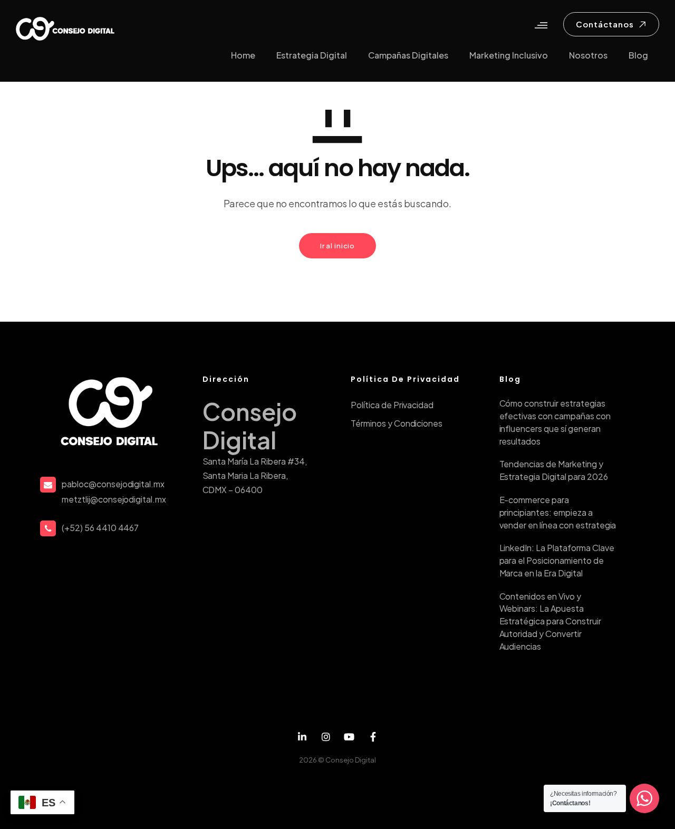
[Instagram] (325, 737)
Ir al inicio (337, 246)
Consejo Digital (350, 760)
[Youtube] (349, 737)
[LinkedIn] (302, 737)
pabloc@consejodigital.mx (113, 483)
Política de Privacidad (392, 404)
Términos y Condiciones (396, 423)
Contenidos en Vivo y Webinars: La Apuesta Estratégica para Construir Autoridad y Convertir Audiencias (550, 621)
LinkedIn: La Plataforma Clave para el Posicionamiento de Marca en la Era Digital (556, 560)
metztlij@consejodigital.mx (114, 499)
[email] (373, 737)
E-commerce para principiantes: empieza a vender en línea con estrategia (557, 512)
